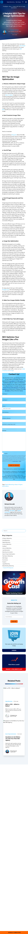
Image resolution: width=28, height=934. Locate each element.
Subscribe (14, 621)
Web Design (18, 2)
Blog (10, 6)
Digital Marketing (11, 2)
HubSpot (4, 546)
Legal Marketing (6, 563)
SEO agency (20, 381)
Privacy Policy (15, 461)
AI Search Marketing (7, 538)
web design (22, 45)
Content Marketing (6, 544)
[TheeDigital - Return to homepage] (2, 2)
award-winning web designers (10, 387)
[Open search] (22, 2)
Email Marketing (6, 540)
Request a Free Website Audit (14, 669)
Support (4, 561)
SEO (21, 49)
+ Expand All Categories (7, 567)
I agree (5, 453)
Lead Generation (6, 550)
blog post (14, 134)
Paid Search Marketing (7, 556)
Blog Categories (7, 535)
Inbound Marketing (6, 548)
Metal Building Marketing (8, 565)
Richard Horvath (14, 30)
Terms (20, 461)
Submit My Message (14, 465)
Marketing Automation (7, 552)
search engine (9, 95)
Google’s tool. (5, 289)
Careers (14, 650)
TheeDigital (5, 6)
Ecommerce (5, 559)
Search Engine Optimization (8, 554)
